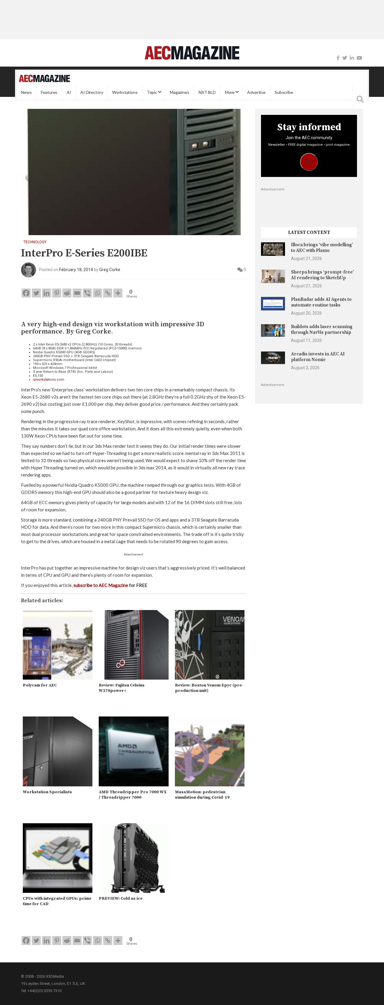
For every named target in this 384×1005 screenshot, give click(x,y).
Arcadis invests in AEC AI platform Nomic (318, 356)
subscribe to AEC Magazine (101, 585)
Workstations (124, 92)
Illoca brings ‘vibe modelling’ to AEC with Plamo (322, 247)
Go (309, 162)
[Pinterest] (56, 293)
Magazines (179, 92)
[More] (117, 293)
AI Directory (91, 92)
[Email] (77, 293)
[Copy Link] (107, 293)
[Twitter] (344, 58)
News (26, 92)
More (230, 92)
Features (49, 92)
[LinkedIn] (352, 58)
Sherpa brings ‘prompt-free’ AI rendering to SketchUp (322, 274)
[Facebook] (338, 58)
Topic (152, 92)
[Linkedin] (46, 293)
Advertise (256, 92)
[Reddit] (66, 293)
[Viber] (87, 293)
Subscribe (284, 92)
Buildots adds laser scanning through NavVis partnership (321, 329)
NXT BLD (207, 92)
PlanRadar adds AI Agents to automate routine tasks (321, 302)
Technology (34, 242)
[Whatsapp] (97, 293)
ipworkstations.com (48, 379)
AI (69, 92)
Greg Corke (109, 269)
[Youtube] (359, 58)
